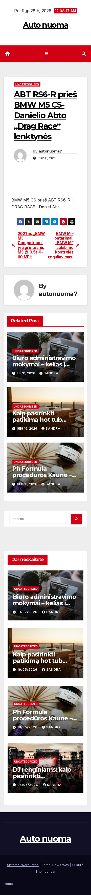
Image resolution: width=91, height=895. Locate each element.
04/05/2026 (28, 785)
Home (8, 884)
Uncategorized (27, 84)
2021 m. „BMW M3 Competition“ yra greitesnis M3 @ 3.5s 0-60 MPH (31, 245)
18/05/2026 (27, 727)
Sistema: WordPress (23, 865)
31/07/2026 (27, 612)
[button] (84, 53)
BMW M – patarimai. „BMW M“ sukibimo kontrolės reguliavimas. (60, 245)
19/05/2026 (27, 669)
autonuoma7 (50, 151)
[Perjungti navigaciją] (46, 54)
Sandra (51, 373)
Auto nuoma (45, 25)
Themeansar (45, 871)
